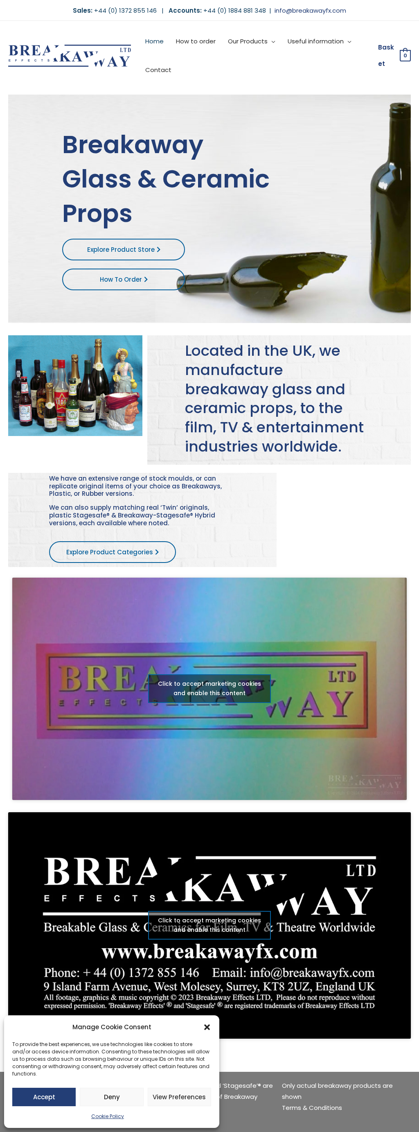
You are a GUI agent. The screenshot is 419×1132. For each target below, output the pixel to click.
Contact (158, 70)
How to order (196, 41)
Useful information (316, 41)
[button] (207, 1027)
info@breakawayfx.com (310, 10)
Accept (44, 1097)
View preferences (179, 1097)
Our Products (248, 41)
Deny (112, 1097)
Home (154, 41)
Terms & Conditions (312, 1107)
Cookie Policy (107, 1116)
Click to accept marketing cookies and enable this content (209, 688)
